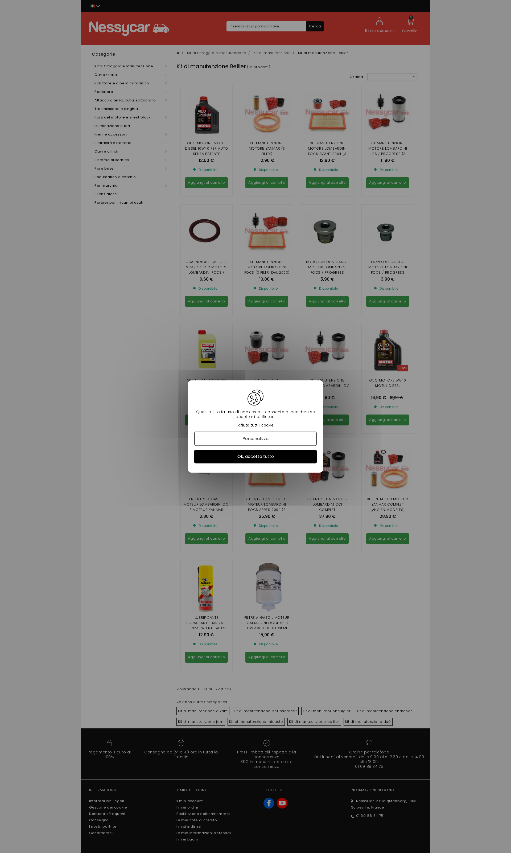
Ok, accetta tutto (255, 456)
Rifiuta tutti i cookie (256, 425)
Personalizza (255, 439)
